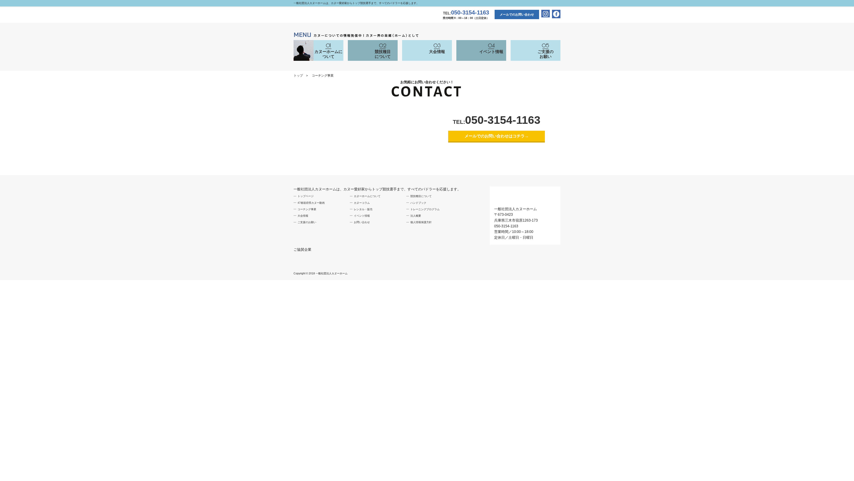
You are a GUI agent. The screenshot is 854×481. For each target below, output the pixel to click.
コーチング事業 (307, 209)
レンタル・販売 (363, 209)
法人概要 (415, 215)
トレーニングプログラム (425, 209)
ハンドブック (418, 202)
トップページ (306, 196)
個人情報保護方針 (421, 222)
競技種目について (421, 196)
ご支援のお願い (307, 222)
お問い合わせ (362, 222)
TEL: (466, 13)
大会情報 (303, 215)
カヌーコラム (362, 202)
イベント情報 (362, 215)
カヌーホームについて (367, 196)
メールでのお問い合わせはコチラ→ (497, 136)
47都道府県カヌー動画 (311, 202)
